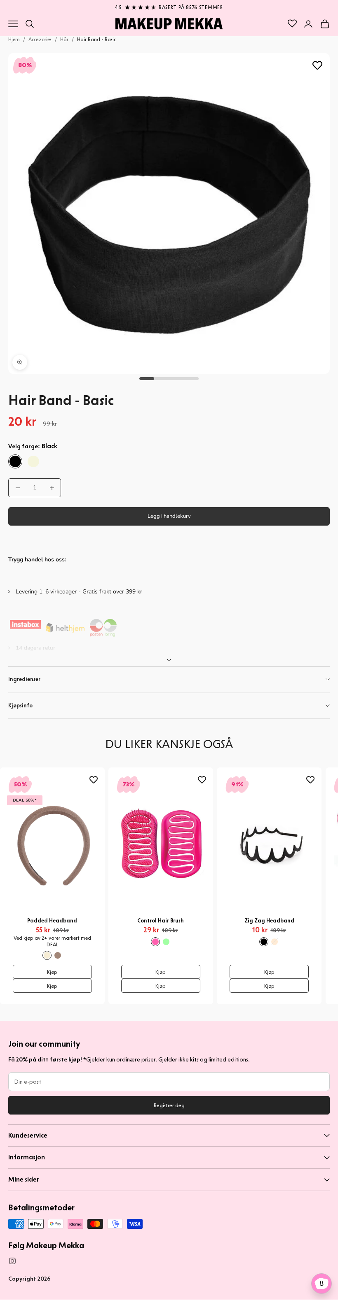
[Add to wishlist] (317, 65)
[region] (169, 6)
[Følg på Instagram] (12, 1261)
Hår (64, 39)
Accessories (40, 39)
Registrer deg (169, 1105)
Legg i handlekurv (169, 516)
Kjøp (52, 972)
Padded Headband (52, 921)
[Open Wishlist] (292, 23)
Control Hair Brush (160, 921)
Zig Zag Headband (269, 921)
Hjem (14, 39)
